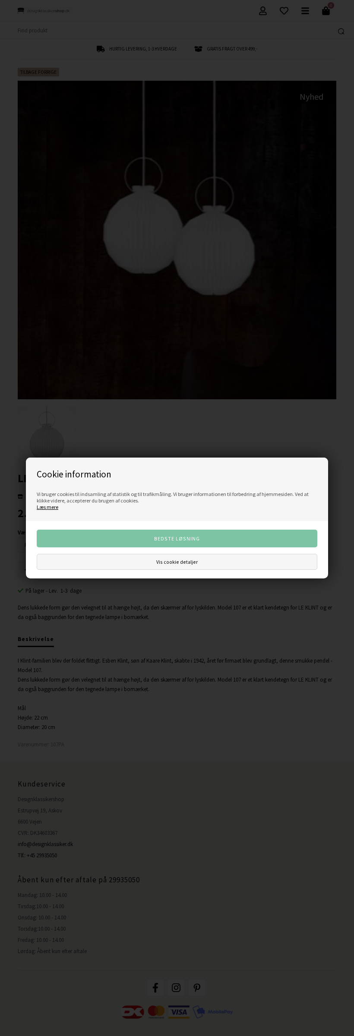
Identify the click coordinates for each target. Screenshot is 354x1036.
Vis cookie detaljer (177, 562)
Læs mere (47, 507)
